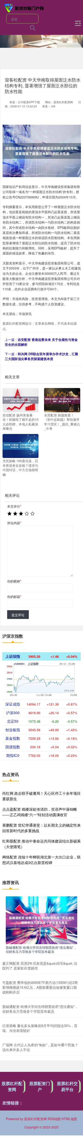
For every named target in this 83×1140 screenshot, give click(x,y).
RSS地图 (54, 1118)
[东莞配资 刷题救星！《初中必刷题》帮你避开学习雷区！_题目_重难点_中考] (62, 399)
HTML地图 (69, 1118)
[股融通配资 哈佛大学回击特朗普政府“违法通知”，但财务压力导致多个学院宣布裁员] (41, 919)
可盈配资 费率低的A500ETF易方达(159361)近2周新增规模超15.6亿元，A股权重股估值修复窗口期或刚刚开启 (40, 987)
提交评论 (18, 614)
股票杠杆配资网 (12, 1086)
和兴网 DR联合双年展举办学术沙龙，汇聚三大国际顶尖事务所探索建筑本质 (41, 356)
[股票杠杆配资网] (24, 7)
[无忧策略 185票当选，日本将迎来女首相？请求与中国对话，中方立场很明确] (21, 445)
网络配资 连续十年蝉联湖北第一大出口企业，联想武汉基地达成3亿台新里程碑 (41, 859)
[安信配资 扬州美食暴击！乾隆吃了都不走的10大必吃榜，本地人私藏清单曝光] (21, 399)
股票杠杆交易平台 (67, 1086)
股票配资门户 (39, 1086)
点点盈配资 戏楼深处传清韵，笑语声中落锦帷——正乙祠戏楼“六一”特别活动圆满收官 (39, 811)
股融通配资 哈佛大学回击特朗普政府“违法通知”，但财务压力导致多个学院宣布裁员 (41, 949)
